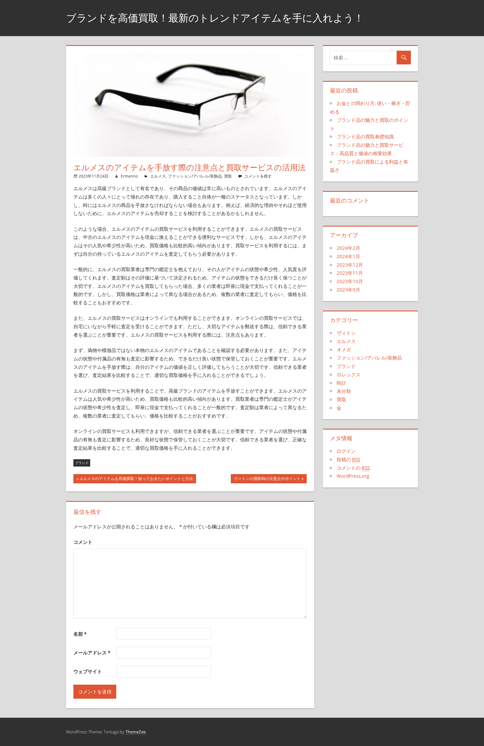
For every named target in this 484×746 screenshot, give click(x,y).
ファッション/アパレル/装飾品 (195, 176)
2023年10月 (350, 281)
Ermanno (129, 176)
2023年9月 (348, 289)
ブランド (82, 462)
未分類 (344, 391)
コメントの (353, 468)
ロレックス (348, 374)
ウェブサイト (87, 671)
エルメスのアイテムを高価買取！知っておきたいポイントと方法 (136, 479)
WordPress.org (353, 476)
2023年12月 (350, 265)
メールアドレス (91, 652)
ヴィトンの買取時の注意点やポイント (267, 479)
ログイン (346, 451)
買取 (228, 176)
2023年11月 (350, 273)
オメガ (344, 349)
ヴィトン (346, 333)
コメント (82, 542)
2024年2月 (348, 248)
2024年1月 (348, 256)
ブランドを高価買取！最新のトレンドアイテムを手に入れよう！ (215, 17)
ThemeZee (135, 732)
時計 (341, 383)
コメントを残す (258, 176)
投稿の (348, 459)
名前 (80, 634)
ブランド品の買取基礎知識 (365, 136)
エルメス (158, 176)
